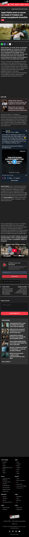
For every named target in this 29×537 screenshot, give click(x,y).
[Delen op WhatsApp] (2, 44)
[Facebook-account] (13, 531)
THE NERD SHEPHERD (9, 21)
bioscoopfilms (8, 197)
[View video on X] (14, 162)
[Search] (25, 1)
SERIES (17, 4)
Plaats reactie (14, 313)
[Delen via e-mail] (10, 44)
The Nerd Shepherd (21, 237)
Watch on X (22, 151)
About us (14, 523)
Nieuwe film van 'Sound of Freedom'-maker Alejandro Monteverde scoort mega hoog (17, 108)
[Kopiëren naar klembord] (13, 44)
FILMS (12, 4)
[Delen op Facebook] (5, 44)
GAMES (22, 4)
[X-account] (9, 531)
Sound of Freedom (6, 49)
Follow (16, 132)
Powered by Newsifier (14, 534)
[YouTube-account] (19, 531)
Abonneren (14, 276)
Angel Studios (5, 186)
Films (2, 20)
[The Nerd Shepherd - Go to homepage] (4, 1)
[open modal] (27, 1)
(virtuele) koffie (5, 237)
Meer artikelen (6, 361)
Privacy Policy (7, 521)
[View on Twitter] (26, 131)
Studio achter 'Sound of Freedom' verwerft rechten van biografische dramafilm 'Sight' (17, 102)
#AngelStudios (6, 147)
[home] (8, 4)
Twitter (23, 239)
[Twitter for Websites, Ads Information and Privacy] (26, 175)
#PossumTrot (6, 146)
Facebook (17, 239)
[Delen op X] (7, 44)
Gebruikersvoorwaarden (18, 521)
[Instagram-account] (16, 531)
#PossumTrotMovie (17, 146)
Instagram (4, 241)
